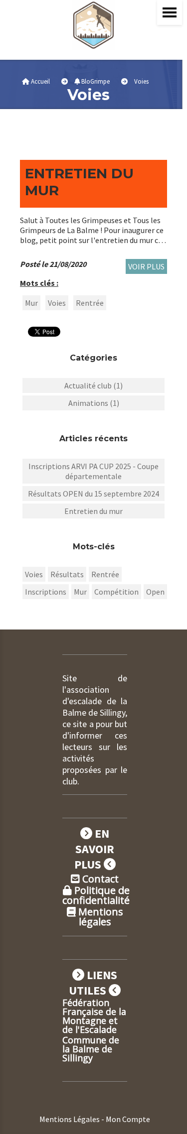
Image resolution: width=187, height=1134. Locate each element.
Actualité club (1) (93, 385)
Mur (31, 303)
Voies (57, 303)
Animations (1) (93, 403)
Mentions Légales (69, 1119)
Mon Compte (128, 1119)
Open (155, 592)
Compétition (116, 592)
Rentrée (90, 303)
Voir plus (146, 266)
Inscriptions (45, 592)
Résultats (67, 574)
